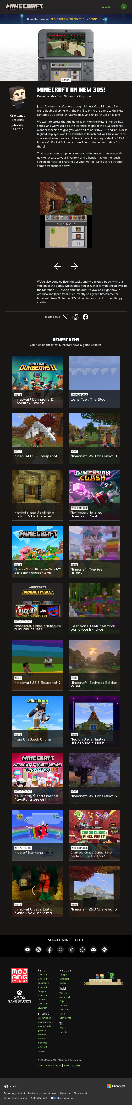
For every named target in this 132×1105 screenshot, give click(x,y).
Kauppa (63, 974)
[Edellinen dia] (57, 266)
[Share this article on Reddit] (75, 317)
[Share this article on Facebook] (85, 317)
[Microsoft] (116, 1086)
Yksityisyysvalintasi (66, 1098)
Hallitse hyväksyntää (74, 1065)
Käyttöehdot (65, 1093)
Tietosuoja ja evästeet (14, 1093)
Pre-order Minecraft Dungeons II (76, 19)
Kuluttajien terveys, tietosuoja (42, 1093)
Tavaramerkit (80, 1093)
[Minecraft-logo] (24, 7)
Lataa (62, 1013)
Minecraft (42, 974)
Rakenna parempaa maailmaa (43, 1038)
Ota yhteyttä (65, 1017)
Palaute (63, 1005)
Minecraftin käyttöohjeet (49, 1065)
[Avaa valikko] (124, 6)
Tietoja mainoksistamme (16, 1098)
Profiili (62, 1027)
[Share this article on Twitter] (65, 317)
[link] (27, 949)
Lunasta (63, 1032)
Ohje (61, 1001)
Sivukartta (64, 1009)
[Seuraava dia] (74, 266)
